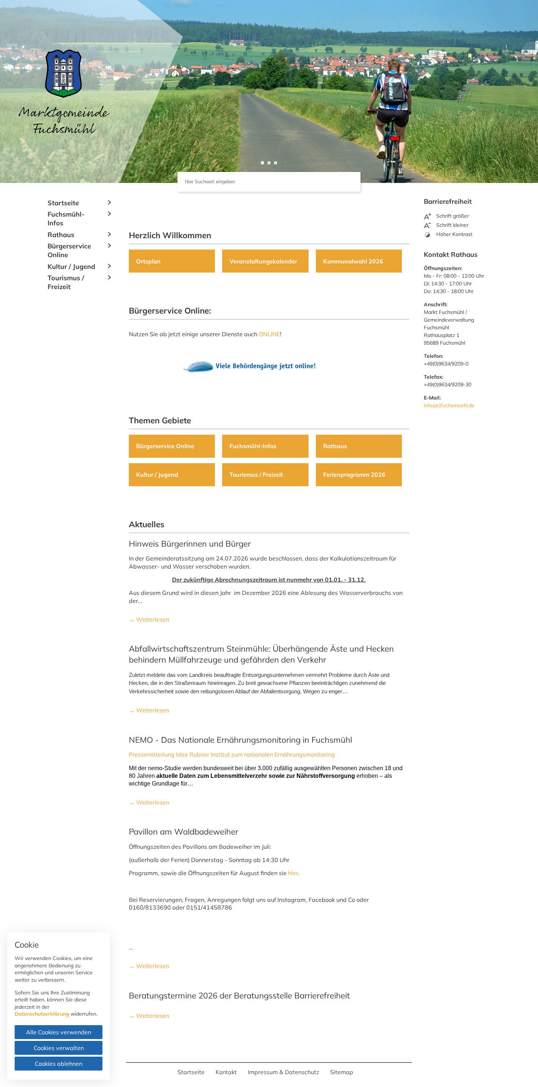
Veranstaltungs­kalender (263, 261)
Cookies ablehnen (58, 1063)
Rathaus (61, 234)
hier (293, 873)
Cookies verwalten (59, 1048)
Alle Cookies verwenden (58, 1032)
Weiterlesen (152, 619)
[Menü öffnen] (109, 202)
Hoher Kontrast (453, 234)
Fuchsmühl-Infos (66, 218)
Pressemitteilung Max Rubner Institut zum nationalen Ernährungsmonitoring (232, 754)
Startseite (63, 203)
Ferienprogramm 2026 (354, 474)
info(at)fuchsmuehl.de (449, 405)
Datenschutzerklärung (42, 1014)
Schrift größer (452, 216)
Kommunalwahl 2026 (353, 261)
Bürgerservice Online (69, 250)
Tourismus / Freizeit (66, 282)
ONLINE (269, 334)
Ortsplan (148, 261)
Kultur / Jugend (71, 266)
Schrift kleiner (451, 225)
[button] (262, 162)
